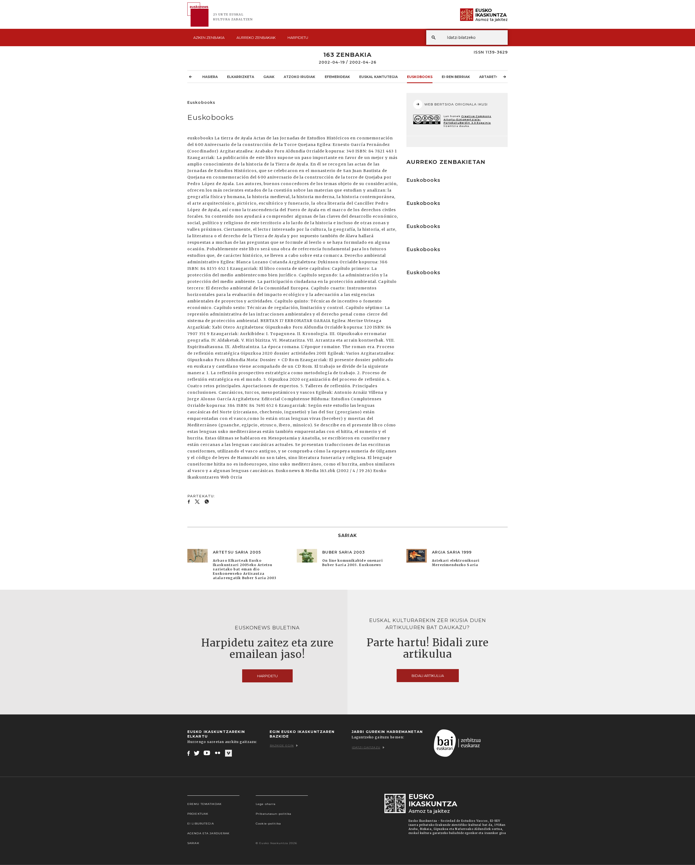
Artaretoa (490, 77)
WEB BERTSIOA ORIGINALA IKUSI (456, 104)
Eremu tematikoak (204, 804)
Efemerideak (337, 77)
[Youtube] (207, 753)
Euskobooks (419, 77)
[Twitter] (197, 753)
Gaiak (268, 77)
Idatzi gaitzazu (366, 747)
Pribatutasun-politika (274, 814)
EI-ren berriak (456, 77)
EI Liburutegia (200, 823)
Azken (209, 37)
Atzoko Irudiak (299, 77)
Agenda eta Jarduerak (208, 833)
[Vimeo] (228, 753)
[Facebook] (188, 753)
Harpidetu (298, 37)
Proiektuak (197, 814)
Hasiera (210, 77)
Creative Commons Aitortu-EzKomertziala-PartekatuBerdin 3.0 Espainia (467, 119)
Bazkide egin (282, 745)
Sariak (193, 843)
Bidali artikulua (428, 675)
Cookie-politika (268, 823)
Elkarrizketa (240, 77)
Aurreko (256, 37)
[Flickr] (218, 753)
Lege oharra (266, 804)
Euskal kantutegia (378, 77)
